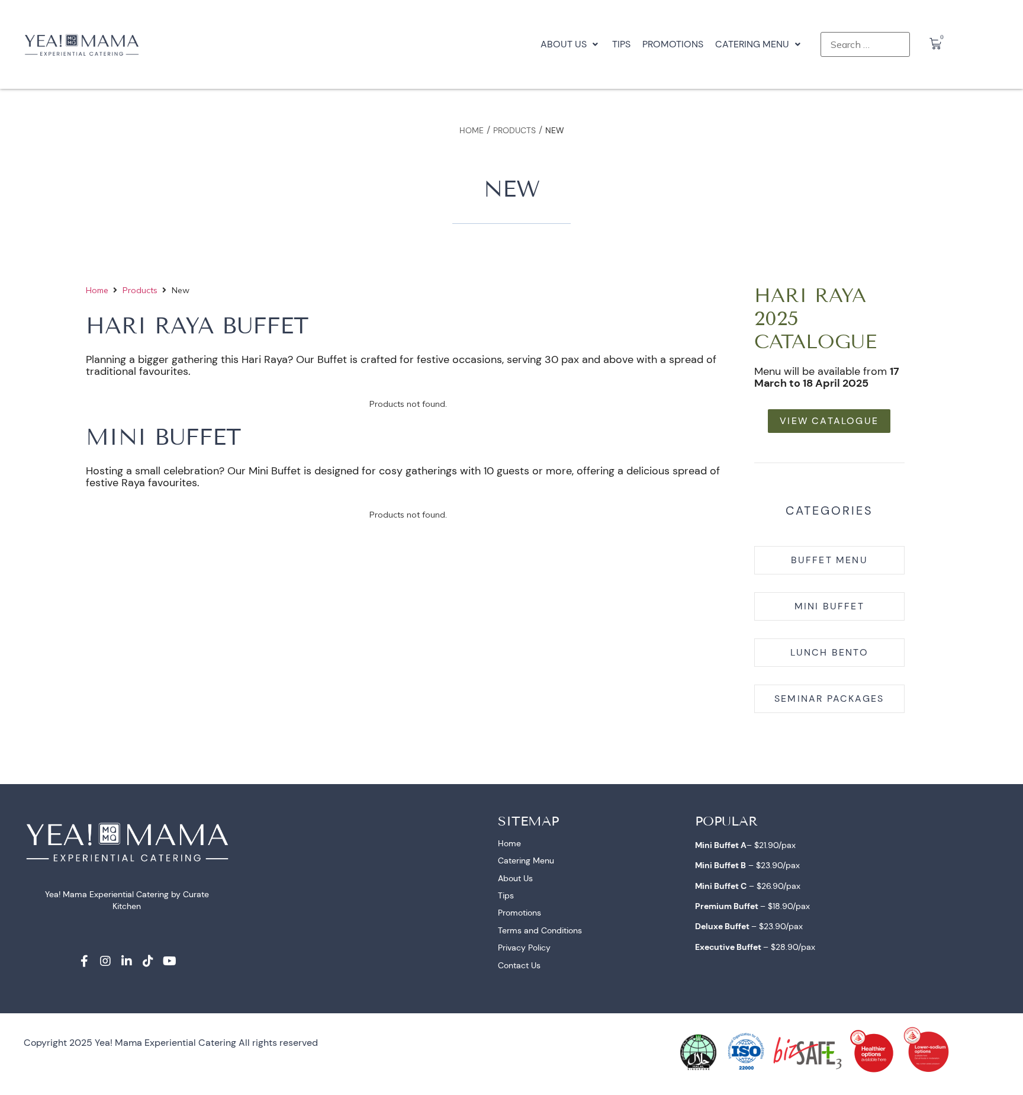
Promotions (519, 912)
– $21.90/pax (745, 845)
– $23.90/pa (745, 865)
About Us (515, 878)
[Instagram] (105, 961)
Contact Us (519, 965)
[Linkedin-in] (126, 961)
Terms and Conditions (540, 930)
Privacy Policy (524, 947)
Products (514, 130)
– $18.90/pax (752, 906)
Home (471, 130)
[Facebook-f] (84, 961)
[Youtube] (169, 961)
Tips (506, 895)
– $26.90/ (740, 886)
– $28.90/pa (753, 947)
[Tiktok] (148, 961)
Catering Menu (526, 860)
